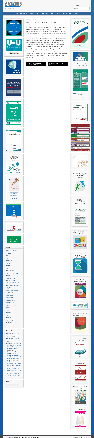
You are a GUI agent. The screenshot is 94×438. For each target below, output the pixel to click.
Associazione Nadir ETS (17, 437)
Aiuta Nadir (68, 13)
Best (8, 255)
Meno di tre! (10, 295)
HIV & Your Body (11, 278)
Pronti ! (9, 312)
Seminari (9, 322)
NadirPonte (10, 299)
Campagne (32, 13)
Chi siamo (75, 13)
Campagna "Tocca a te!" (13, 257)
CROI (8, 263)
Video (63, 13)
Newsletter (58, 13)
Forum (9, 275)
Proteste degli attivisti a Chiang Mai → (56, 64)
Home (17, 13)
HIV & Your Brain (11, 280)
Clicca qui (75, 93)
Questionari (10, 315)
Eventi (8, 272)
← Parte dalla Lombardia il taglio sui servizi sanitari (34, 64)
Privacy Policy (35, 437)
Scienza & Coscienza (12, 320)
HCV (8, 277)
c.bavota (87, 437)
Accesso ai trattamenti (12, 250)
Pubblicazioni (23, 13)
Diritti (52, 13)
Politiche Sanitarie (11, 302)
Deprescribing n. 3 (14, 195)
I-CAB (8, 288)
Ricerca (9, 317)
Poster (8, 307)
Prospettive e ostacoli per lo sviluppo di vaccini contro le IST (13, 375)
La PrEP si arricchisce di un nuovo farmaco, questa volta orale (14, 370)
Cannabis (9, 260)
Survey (47, 13)
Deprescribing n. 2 (14, 193)
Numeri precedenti (80, 97)
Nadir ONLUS (10, 297)
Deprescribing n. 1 (14, 192)
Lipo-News (9, 293)
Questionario (14, 198)
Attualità (9, 253)
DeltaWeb (9, 267)
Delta (8, 265)
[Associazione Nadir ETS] (13, 4)
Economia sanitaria (11, 270)
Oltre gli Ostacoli (11, 300)
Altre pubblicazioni (11, 252)
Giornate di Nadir (40, 13)
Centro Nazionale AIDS (12, 262)
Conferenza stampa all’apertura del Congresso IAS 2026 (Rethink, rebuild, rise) (14, 363)
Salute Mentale (10, 319)
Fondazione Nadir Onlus (13, 273)
